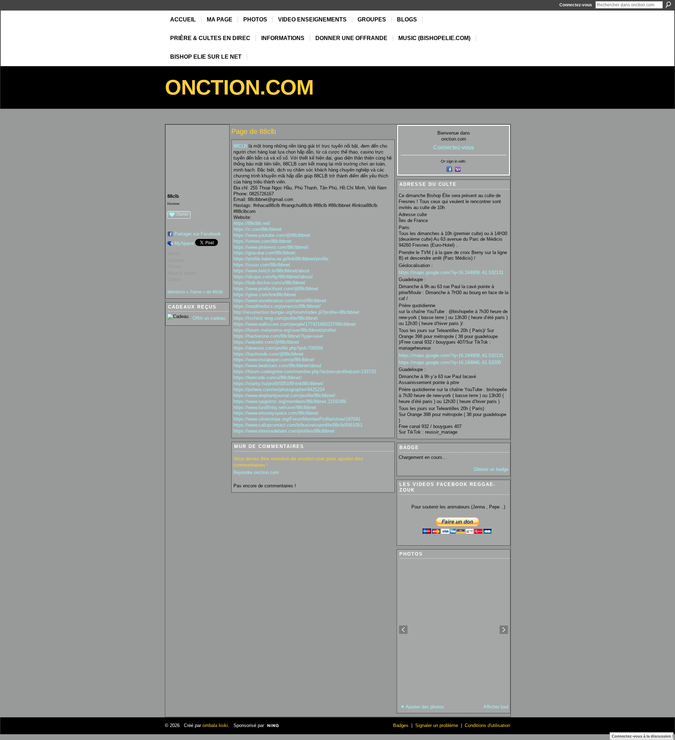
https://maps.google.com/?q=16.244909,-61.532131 (451, 272)
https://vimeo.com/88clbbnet (262, 241)
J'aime (182, 214)
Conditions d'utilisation (487, 725)
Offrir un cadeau (209, 318)
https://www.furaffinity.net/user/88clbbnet (274, 407)
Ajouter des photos (425, 706)
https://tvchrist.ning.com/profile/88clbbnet (275, 318)
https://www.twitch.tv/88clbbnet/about (271, 270)
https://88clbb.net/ (251, 223)
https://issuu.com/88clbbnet (261, 264)
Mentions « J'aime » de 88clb (195, 292)
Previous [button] (403, 629)
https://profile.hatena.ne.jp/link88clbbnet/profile (280, 258)
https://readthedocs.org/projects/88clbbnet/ (277, 306)
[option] (453, 629)
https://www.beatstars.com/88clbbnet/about (277, 365)
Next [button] (504, 629)
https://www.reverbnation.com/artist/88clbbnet (279, 300)
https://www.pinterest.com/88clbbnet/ (271, 247)
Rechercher (668, 4)
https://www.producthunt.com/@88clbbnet (275, 288)
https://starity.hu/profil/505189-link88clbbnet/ (278, 383)
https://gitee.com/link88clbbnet (264, 294)
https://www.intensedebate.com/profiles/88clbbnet (283, 431)
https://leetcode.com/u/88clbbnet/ (267, 377)
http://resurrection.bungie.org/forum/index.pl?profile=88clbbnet (296, 312)
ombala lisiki (215, 725)
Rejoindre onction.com (256, 472)
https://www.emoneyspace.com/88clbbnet (275, 413)
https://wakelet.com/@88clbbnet (266, 342)
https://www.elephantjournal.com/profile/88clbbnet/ (284, 395)
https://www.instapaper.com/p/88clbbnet (273, 359)
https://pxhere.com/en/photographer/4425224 (278, 389)
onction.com (239, 87)
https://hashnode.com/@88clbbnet (268, 354)
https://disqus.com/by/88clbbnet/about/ (273, 276)
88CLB (240, 146)
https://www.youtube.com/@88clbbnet (271, 235)
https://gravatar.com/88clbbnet (264, 252)
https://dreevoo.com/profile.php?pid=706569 (278, 348)
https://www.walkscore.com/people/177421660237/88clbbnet (294, 324)
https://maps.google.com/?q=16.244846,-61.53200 (450, 362)
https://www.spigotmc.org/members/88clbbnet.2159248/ (289, 401)
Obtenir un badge (491, 469)
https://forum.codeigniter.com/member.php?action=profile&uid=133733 (304, 371)
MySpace (184, 243)
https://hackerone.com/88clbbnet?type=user (278, 336)
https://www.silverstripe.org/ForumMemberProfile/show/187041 (296, 419)
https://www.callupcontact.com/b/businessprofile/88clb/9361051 (297, 425)
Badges (401, 725)
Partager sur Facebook (197, 233)
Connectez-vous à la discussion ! (643, 736)
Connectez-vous (575, 4)
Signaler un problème (436, 725)
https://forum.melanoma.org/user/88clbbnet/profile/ (284, 330)
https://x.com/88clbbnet (257, 229)
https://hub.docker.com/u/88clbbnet (269, 282)
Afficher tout (495, 706)
